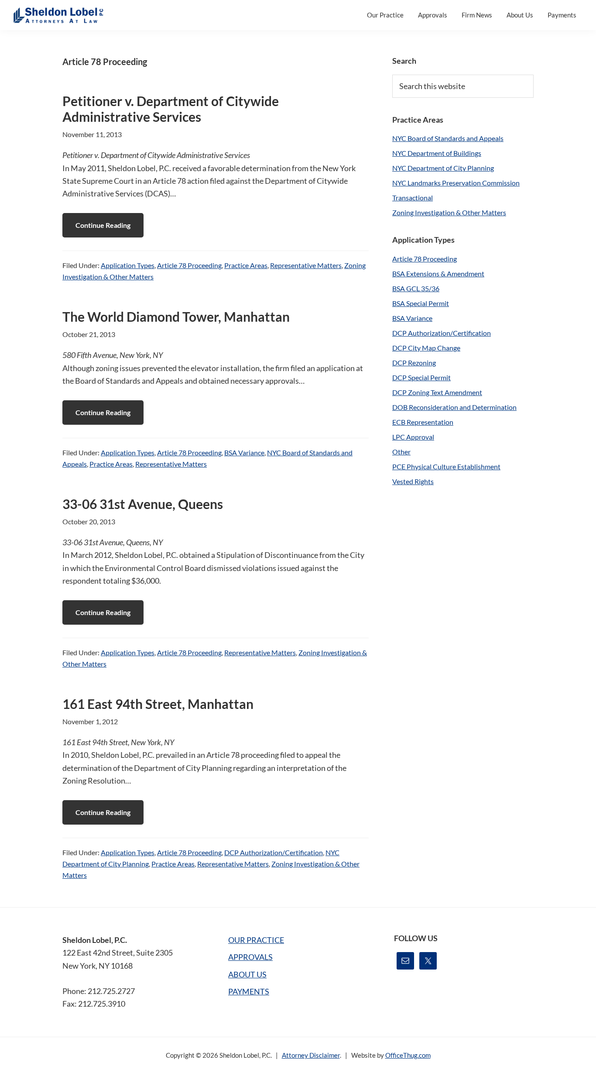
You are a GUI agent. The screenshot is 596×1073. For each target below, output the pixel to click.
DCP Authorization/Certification (273, 852)
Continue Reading (102, 225)
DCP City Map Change (426, 348)
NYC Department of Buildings (436, 153)
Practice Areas (245, 265)
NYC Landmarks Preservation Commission (456, 183)
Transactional (412, 197)
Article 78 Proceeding (189, 265)
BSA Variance (244, 452)
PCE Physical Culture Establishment (446, 466)
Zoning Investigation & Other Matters (449, 212)
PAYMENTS (248, 991)
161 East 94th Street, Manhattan (157, 704)
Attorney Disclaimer (311, 1055)
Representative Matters (306, 265)
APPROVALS (250, 957)
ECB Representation (422, 422)
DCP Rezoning (414, 362)
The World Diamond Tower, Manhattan (176, 316)
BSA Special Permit (420, 303)
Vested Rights (413, 481)
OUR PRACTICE (256, 940)
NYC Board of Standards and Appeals (448, 138)
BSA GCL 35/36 (415, 288)
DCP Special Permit (421, 377)
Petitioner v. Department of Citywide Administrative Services (170, 108)
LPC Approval (413, 437)
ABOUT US (247, 974)
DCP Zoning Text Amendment (437, 392)
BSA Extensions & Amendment (438, 273)
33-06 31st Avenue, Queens (142, 504)
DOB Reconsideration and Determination (454, 407)
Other (401, 451)
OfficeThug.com (408, 1055)
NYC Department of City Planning (443, 168)
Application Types (127, 265)
